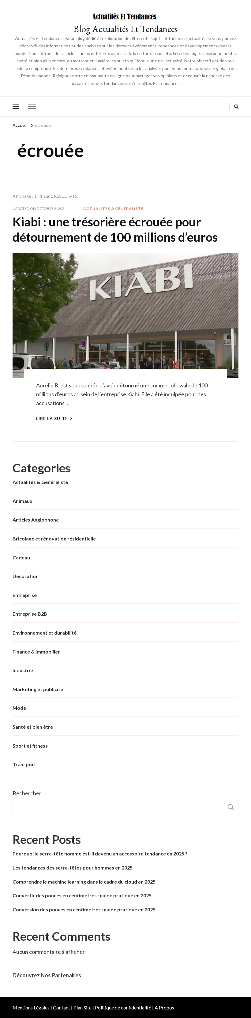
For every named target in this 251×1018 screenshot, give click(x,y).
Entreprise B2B (30, 614)
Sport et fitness (30, 746)
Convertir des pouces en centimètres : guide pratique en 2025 (82, 895)
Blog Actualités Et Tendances (125, 29)
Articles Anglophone (36, 519)
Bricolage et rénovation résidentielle (54, 538)
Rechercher (27, 793)
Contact (61, 1007)
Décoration (26, 576)
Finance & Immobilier (36, 651)
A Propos (164, 1007)
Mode (19, 708)
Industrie (23, 670)
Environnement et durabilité (45, 632)
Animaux (22, 501)
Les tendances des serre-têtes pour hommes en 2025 (73, 867)
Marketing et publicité (38, 689)
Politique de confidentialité (123, 1007)
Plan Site (82, 1007)
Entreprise (25, 595)
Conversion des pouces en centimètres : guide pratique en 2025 (84, 909)
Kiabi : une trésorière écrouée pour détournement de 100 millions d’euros (115, 229)
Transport (24, 764)
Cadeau (21, 557)
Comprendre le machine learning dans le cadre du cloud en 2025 (84, 881)
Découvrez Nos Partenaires (47, 975)
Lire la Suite (52, 418)
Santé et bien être (33, 727)
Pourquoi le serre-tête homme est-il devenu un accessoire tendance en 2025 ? (100, 853)
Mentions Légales (31, 1007)
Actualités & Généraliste (113, 208)
